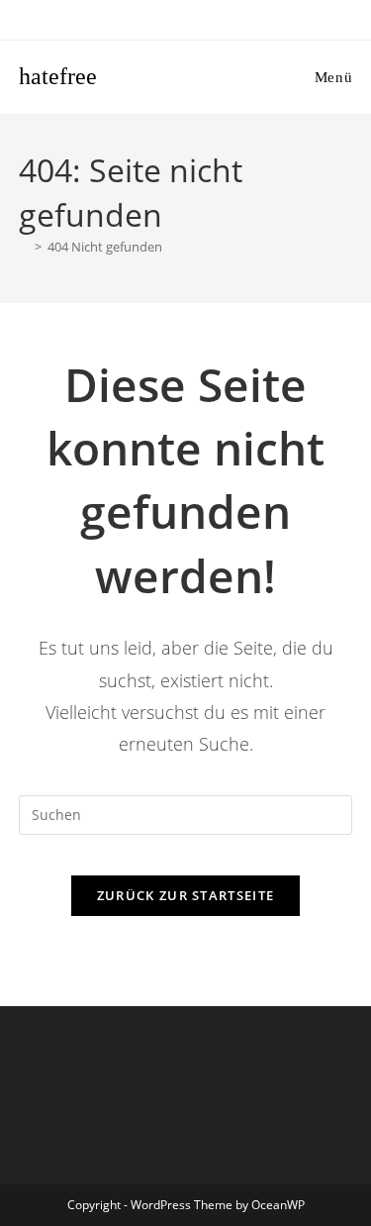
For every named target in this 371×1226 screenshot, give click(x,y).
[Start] (24, 246)
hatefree (58, 76)
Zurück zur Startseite (185, 895)
